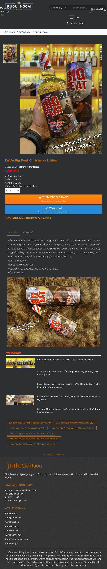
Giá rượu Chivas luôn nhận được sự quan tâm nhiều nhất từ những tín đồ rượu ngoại (68, 410)
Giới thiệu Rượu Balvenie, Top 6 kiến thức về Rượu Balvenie (65, 359)
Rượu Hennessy (12, 526)
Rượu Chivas (10, 513)
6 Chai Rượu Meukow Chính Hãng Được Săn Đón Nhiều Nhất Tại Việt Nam (68, 398)
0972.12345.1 (77, 23)
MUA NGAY (53, 209)
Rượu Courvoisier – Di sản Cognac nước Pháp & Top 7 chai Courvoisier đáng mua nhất (68, 385)
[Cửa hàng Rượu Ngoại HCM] (19, 5)
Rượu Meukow (11, 530)
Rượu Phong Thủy (13, 534)
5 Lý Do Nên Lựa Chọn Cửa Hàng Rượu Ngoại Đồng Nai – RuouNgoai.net (68, 373)
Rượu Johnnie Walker (14, 517)
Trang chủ (10, 32)
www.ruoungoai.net (17, 500)
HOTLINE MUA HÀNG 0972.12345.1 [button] (29, 217)
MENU (77, 17)
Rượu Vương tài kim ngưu (17, 539)
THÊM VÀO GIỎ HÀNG (55, 198)
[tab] (13, 232)
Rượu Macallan (12, 522)
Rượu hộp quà (11, 543)
